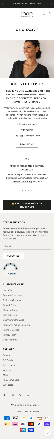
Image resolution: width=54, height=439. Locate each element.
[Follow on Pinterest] (20, 395)
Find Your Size (10, 315)
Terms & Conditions (12, 295)
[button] (27, 269)
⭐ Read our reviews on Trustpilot (27, 205)
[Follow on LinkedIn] (27, 395)
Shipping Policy (10, 310)
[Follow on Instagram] (12, 395)
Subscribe (13, 256)
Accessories (9, 365)
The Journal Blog (11, 380)
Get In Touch (9, 290)
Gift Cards (8, 360)
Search (6, 355)
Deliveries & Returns (21, 181)
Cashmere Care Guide (13, 320)
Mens (5, 375)
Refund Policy (9, 305)
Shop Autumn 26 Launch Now (27, 4)
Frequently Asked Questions (16, 325)
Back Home (27, 144)
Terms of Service (11, 330)
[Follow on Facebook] (4, 395)
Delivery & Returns (12, 300)
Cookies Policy (10, 339)
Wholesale (8, 384)
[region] (27, 171)
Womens (7, 370)
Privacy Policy (9, 334)
